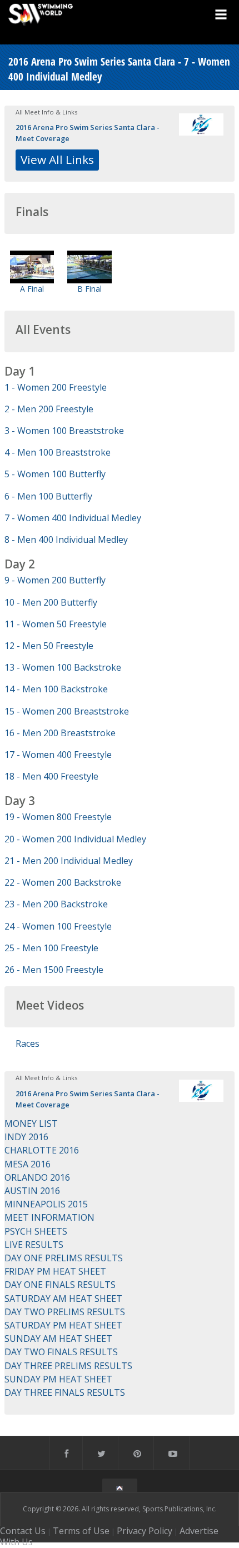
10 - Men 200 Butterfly (50, 602)
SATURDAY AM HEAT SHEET (63, 1298)
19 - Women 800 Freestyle (58, 817)
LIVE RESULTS (33, 1245)
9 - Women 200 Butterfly (55, 580)
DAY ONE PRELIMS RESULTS (63, 1258)
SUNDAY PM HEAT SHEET (58, 1379)
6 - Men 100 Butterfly (48, 496)
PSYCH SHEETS (35, 1231)
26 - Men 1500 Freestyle (53, 969)
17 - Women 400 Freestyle (58, 754)
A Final (32, 288)
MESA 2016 (27, 1164)
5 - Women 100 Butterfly (55, 474)
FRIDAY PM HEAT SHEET (55, 1271)
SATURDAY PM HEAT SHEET (63, 1325)
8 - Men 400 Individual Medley (66, 539)
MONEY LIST (31, 1123)
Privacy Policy (144, 1531)
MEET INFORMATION (49, 1217)
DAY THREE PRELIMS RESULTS (68, 1366)
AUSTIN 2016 (32, 1191)
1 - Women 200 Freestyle (55, 387)
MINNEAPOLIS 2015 (46, 1204)
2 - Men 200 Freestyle (48, 409)
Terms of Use (81, 1531)
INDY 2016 (26, 1137)
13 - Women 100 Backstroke (62, 667)
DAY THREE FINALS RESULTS (64, 1392)
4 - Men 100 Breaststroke (57, 452)
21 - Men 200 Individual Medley (68, 861)
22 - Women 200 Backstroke (62, 882)
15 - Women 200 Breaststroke (66, 711)
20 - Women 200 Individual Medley (75, 839)
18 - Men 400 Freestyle (51, 776)
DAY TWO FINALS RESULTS (61, 1352)
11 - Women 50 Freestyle (55, 624)
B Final (89, 288)
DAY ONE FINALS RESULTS (60, 1285)
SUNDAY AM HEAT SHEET (58, 1338)
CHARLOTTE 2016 (41, 1150)
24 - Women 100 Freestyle (58, 926)
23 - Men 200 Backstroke (56, 904)
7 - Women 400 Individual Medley (72, 518)
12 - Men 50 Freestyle (48, 646)
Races (27, 1043)
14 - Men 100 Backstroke (56, 689)
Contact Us (23, 1531)
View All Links (57, 159)
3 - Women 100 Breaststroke (64, 431)
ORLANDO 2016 (37, 1177)
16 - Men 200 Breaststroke (60, 733)
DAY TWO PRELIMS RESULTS (64, 1312)
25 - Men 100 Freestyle (51, 948)
